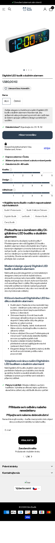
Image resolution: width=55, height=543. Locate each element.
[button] (24, 456)
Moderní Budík (41, 216)
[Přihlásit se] (45, 9)
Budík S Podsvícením (12, 210)
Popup (11, 169)
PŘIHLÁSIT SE (27, 440)
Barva (5, 95)
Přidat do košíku (27, 135)
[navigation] (24, 70)
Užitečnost (7, 189)
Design (6, 179)
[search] (9, 9)
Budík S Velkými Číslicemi (37, 210)
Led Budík (26, 216)
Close (27, 466)
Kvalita (6, 169)
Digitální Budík (10, 216)
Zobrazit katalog (4, 9)
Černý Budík (9, 222)
